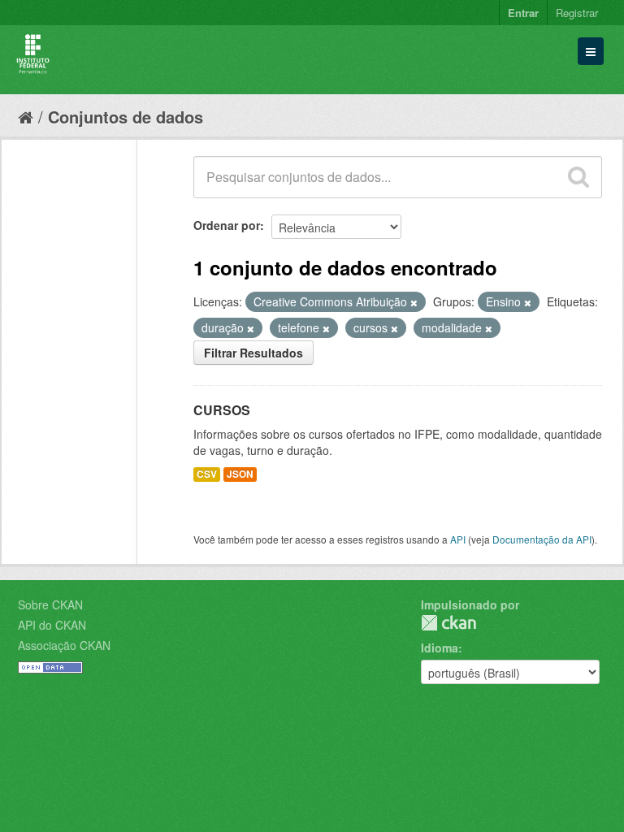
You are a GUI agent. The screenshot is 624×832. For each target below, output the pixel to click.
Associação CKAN (64, 645)
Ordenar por (226, 225)
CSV (207, 474)
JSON (240, 474)
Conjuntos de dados (125, 116)
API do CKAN (52, 625)
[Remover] (414, 302)
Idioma (439, 647)
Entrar (523, 12)
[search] (578, 177)
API (458, 539)
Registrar (577, 12)
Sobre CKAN (50, 604)
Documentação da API (542, 539)
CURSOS (221, 410)
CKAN (448, 622)
